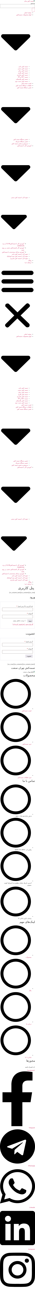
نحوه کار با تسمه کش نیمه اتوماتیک (17, 256)
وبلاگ (29, 260)
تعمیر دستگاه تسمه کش (20, 139)
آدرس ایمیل (27, 641)
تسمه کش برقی (23, 71)
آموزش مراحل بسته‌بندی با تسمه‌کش (13, 252)
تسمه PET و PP (23, 77)
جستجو (33, 3)
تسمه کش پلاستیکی (22, 79)
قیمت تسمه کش (26, 83)
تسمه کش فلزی (23, 73)
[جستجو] (33, 10)
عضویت (29, 656)
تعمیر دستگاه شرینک (22, 141)
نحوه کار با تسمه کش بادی (20, 254)
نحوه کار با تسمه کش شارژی (19, 258)
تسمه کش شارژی (22, 75)
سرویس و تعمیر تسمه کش (20, 143)
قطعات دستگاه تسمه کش (23, 85)
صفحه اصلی (27, 13)
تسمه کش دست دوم (21, 81)
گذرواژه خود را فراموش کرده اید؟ (23, 624)
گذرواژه (28, 613)
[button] (17, 298)
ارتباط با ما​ (28, 262)
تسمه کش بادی (23, 66)
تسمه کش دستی (23, 69)
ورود (30, 621)
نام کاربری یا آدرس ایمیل (23, 606)
